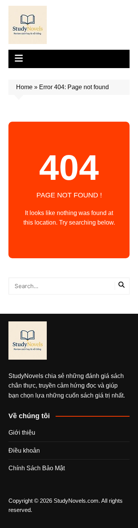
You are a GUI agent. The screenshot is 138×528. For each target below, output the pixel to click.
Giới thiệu (21, 432)
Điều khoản (24, 450)
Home (24, 87)
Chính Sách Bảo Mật (36, 468)
